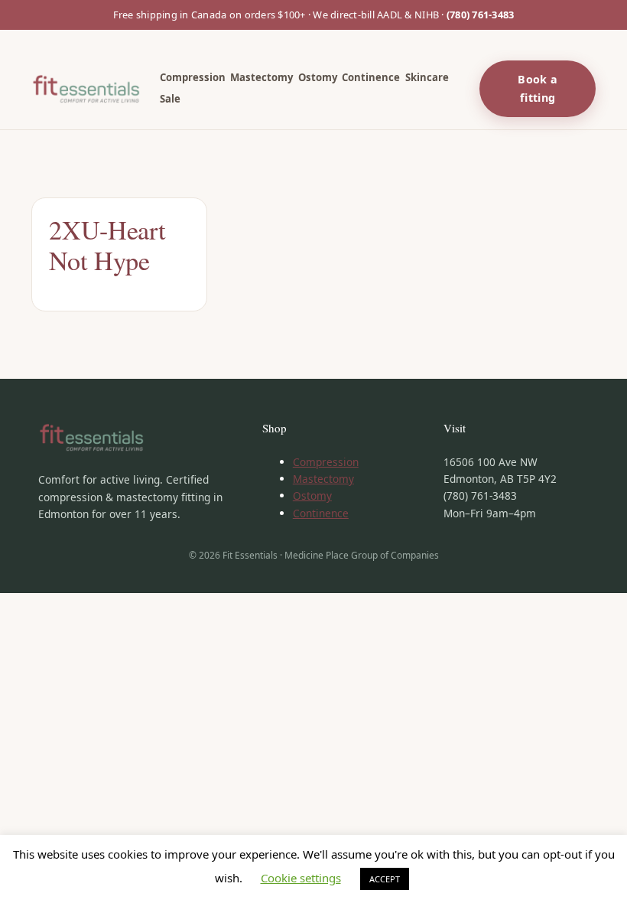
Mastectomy (323, 478)
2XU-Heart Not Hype (107, 245)
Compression (326, 462)
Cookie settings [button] (301, 877)
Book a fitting (537, 88)
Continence (321, 513)
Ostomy (312, 495)
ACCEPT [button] (384, 879)
